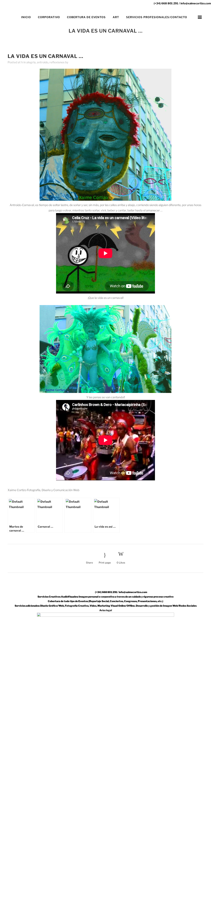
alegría (31, 62)
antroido (42, 62)
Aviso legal (105, 610)
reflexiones (56, 62)
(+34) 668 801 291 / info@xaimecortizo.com (182, 3)
